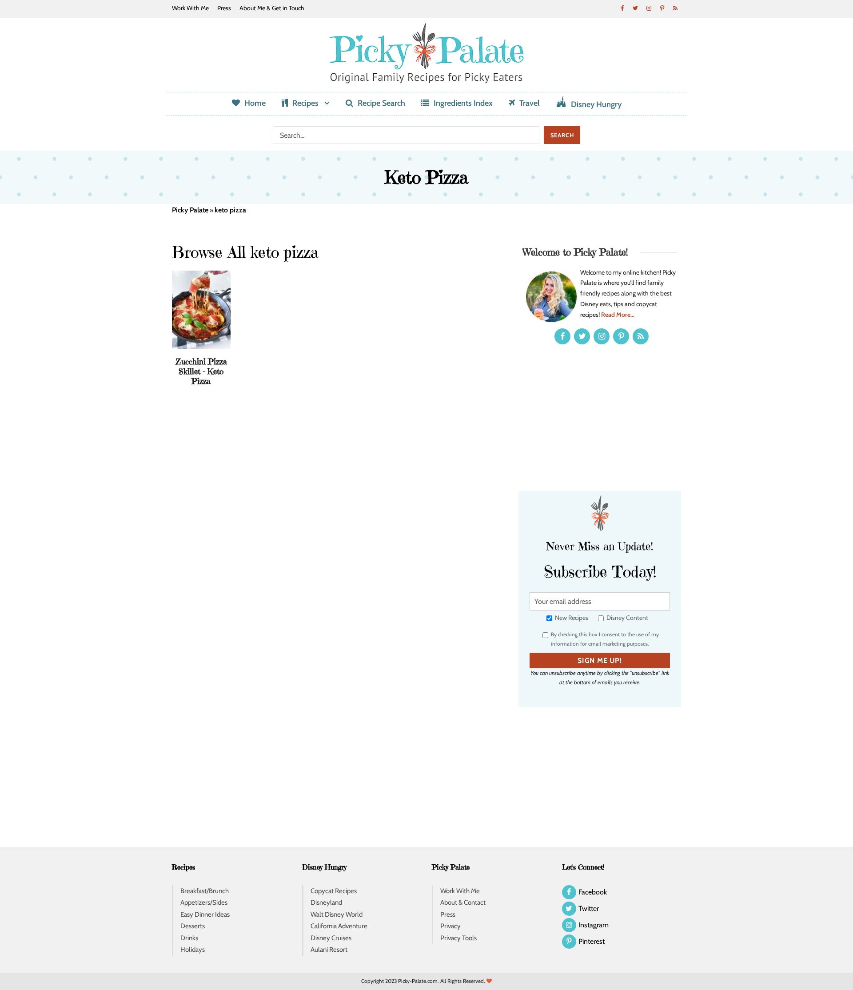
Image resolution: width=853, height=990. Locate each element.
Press (224, 8)
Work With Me (190, 8)
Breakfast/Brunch (204, 891)
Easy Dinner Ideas (205, 914)
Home (255, 103)
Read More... (617, 315)
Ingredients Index (463, 103)
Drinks (189, 938)
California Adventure (339, 926)
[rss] (675, 8)
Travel (529, 103)
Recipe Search (381, 103)
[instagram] (648, 8)
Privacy (450, 926)
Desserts (192, 926)
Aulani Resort (329, 950)
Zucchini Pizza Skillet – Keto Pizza (201, 371)
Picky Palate (190, 210)
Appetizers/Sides (203, 902)
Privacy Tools (458, 938)
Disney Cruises (331, 938)
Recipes (305, 103)
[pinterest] (662, 8)
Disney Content (626, 618)
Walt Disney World (337, 914)
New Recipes (571, 618)
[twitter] (635, 8)
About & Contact (463, 902)
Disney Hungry (596, 104)
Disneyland (326, 902)
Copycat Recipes (334, 891)
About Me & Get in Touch (271, 8)
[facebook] (622, 8)
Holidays (192, 950)
